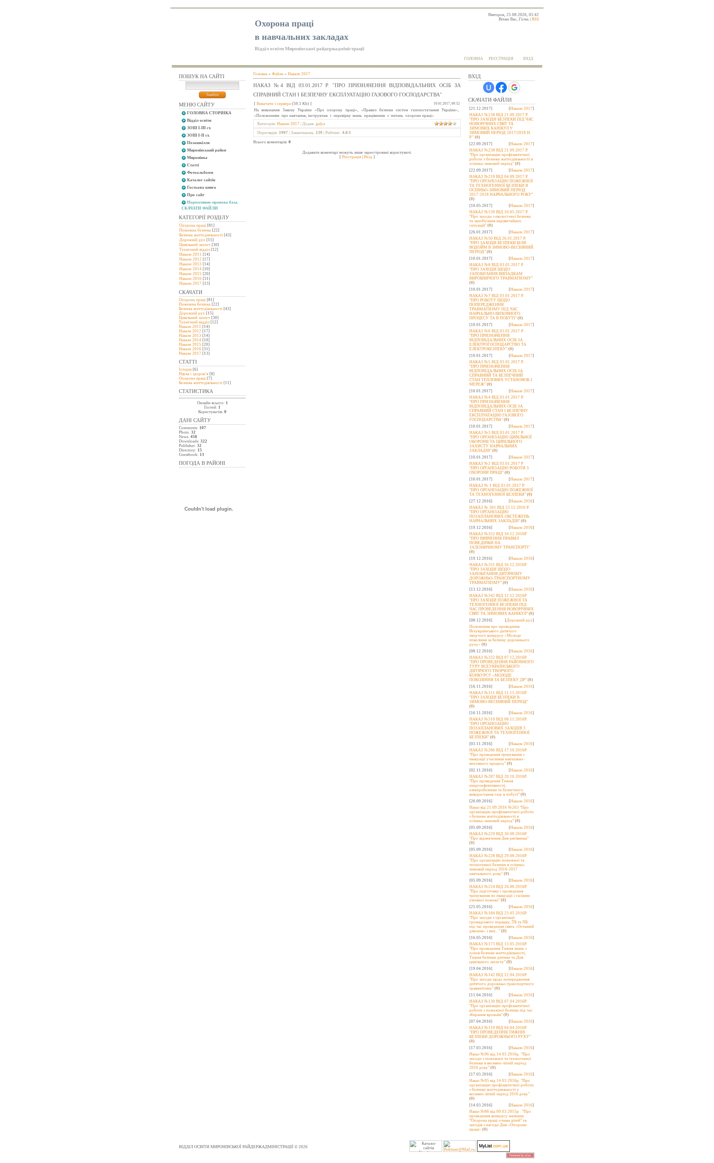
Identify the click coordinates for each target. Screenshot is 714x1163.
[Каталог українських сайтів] (493, 1150)
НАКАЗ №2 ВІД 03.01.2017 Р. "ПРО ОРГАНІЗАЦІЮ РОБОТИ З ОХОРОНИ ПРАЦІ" (499, 468)
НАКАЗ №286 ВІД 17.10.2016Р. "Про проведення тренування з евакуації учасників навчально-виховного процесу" (498, 757)
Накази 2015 (190, 273)
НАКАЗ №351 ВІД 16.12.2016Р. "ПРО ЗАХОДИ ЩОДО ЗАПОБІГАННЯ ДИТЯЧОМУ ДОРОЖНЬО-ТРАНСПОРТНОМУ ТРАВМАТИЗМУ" (499, 573)
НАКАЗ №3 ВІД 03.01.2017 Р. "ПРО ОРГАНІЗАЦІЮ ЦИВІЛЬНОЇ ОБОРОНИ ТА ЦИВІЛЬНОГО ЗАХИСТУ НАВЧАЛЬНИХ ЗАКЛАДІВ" (500, 441)
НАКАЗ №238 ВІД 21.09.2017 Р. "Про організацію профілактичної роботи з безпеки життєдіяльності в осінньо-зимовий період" (501, 157)
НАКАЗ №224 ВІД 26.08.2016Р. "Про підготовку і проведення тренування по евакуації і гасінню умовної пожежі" (499, 893)
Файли (277, 73)
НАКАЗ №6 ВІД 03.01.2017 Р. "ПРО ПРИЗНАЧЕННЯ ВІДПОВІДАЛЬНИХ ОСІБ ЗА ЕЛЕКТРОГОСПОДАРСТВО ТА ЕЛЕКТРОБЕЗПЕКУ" (497, 340)
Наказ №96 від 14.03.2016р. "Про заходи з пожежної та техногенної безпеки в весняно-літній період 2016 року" (500, 1061)
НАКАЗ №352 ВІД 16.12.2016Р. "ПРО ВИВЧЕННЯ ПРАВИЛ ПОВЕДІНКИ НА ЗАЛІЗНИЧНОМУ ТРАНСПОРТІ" (499, 540)
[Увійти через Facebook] (501, 87)
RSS (535, 19)
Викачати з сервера (274, 103)
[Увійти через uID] (488, 87)
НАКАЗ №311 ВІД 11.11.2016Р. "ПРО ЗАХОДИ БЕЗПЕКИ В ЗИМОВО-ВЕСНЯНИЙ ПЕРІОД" (498, 697)
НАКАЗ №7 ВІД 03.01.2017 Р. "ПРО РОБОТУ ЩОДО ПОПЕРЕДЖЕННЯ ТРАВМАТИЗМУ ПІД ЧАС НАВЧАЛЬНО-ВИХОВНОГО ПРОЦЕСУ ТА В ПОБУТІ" (496, 306)
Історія (185, 369)
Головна (473, 58)
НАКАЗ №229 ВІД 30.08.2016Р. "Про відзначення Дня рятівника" (498, 835)
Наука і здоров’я (193, 373)
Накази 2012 (190, 259)
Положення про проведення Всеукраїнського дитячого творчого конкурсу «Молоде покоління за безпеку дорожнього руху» (499, 635)
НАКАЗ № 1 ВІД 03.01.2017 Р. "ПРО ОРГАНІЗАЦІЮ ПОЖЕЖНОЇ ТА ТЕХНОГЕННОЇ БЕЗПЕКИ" (501, 489)
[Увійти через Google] (514, 87)
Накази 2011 (190, 254)
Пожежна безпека (195, 230)
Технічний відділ (194, 249)
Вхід (528, 58)
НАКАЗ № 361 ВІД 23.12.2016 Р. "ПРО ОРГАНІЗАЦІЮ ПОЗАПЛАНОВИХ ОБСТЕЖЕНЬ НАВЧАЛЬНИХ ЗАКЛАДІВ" (499, 514)
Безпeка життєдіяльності (200, 382)
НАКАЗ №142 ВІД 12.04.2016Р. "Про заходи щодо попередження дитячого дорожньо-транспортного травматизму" (501, 981)
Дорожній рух (192, 239)
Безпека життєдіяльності (201, 235)
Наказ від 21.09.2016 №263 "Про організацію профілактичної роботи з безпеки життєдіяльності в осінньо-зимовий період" (501, 814)
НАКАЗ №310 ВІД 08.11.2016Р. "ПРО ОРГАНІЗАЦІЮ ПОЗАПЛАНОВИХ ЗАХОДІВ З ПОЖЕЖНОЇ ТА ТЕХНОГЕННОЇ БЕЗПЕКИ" (499, 728)
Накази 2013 (190, 264)
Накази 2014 (190, 268)
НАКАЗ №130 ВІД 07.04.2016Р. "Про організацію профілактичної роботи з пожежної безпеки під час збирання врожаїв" (501, 1008)
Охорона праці (192, 225)
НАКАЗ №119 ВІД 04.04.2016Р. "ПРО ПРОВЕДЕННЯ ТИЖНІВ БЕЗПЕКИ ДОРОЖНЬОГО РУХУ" (500, 1032)
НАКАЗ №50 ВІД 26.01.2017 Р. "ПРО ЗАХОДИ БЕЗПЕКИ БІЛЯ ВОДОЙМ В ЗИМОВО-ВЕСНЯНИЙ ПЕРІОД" (501, 245)
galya (320, 123)
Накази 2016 (190, 278)
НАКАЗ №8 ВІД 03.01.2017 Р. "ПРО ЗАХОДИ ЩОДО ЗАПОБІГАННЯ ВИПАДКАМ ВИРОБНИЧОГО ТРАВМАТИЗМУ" (501, 271)
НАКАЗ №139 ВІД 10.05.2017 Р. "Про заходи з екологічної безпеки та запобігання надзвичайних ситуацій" (500, 218)
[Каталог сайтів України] (476, 1150)
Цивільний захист (194, 244)
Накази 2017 (190, 283)
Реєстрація (501, 58)
